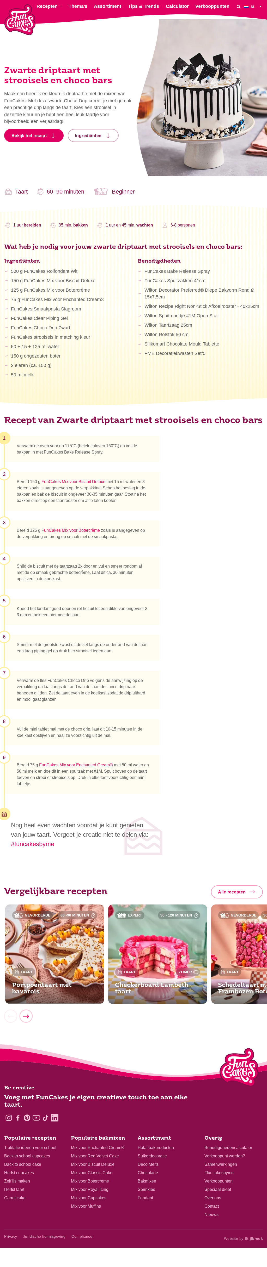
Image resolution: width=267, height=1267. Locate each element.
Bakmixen (147, 1181)
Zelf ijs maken (17, 1181)
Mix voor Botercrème (90, 1181)
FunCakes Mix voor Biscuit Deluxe (73, 481)
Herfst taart (14, 1189)
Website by (243, 1238)
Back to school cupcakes (27, 1156)
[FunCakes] (20, 19)
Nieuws (211, 1214)
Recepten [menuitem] (47, 6)
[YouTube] (36, 1117)
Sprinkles (146, 1189)
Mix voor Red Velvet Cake (95, 1156)
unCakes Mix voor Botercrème (72, 530)
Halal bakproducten (156, 1147)
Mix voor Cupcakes (88, 1198)
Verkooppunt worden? (224, 1156)
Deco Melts (148, 1164)
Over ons (212, 1198)
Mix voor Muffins (86, 1206)
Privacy (10, 1236)
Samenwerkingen (220, 1164)
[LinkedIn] (54, 1117)
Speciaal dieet (217, 1189)
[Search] (239, 6)
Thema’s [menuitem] (78, 6)
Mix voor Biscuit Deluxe (92, 1164)
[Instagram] (8, 1117)
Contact (211, 1206)
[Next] (26, 1016)
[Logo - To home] (239, 1068)
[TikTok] (45, 1117)
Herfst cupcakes (19, 1172)
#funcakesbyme (32, 843)
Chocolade (148, 1172)
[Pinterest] (27, 1117)
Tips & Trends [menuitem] (143, 6)
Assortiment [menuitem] (107, 6)
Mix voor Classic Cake (91, 1172)
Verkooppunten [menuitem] (212, 6)
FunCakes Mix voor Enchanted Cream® (76, 765)
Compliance (81, 1236)
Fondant (145, 1198)
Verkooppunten (218, 1181)
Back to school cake (22, 1164)
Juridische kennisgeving (44, 1236)
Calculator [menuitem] (177, 6)
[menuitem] (253, 7)
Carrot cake (15, 1198)
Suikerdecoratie (152, 1156)
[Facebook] (17, 1117)
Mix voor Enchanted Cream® (97, 1147)
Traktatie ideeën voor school (30, 1147)
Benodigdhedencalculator (228, 1147)
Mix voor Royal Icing (89, 1189)
